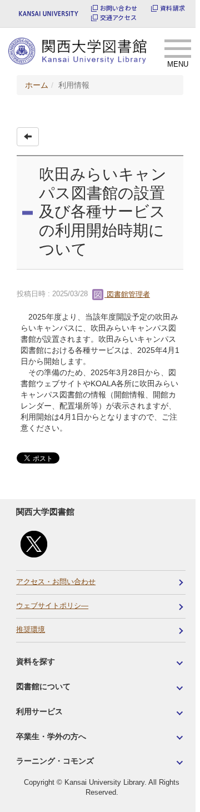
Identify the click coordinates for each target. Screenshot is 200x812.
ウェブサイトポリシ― (52, 606)
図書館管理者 (127, 294)
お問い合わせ (118, 8)
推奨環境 (30, 630)
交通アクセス (118, 17)
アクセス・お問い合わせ (56, 582)
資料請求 (172, 8)
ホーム (36, 85)
